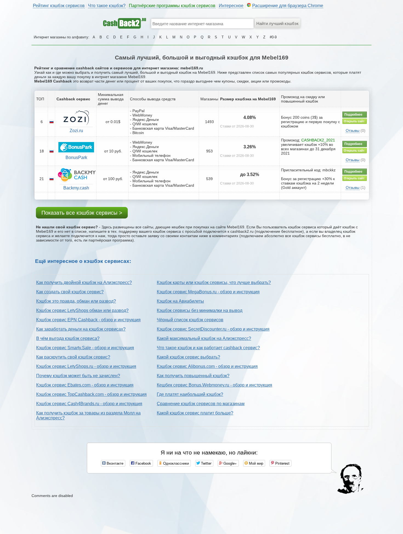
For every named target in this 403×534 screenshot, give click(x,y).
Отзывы (352, 130)
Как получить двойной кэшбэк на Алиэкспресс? (84, 282)
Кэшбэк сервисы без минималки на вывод (199, 310)
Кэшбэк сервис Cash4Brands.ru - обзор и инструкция (89, 403)
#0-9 (273, 37)
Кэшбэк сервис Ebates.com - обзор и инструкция (85, 385)
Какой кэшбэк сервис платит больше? (195, 413)
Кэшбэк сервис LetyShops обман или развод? (82, 310)
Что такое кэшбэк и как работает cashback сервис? (208, 347)
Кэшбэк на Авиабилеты (180, 301)
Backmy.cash (76, 188)
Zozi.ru (76, 130)
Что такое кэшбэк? (107, 5)
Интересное (231, 5)
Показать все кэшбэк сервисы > (81, 213)
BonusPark (76, 157)
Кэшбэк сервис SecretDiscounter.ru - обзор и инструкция (213, 329)
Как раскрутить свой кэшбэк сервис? (73, 357)
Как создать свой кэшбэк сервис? (70, 291)
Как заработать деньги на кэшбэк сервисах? (81, 329)
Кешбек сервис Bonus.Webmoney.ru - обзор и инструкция (214, 385)
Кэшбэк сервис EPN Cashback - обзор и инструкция (88, 319)
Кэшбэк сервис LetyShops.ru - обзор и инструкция (86, 366)
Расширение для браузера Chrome (287, 5)
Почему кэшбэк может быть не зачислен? (78, 375)
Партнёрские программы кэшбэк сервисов (172, 5)
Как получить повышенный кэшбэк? (193, 375)
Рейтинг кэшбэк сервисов (59, 5)
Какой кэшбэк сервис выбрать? (188, 357)
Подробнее (353, 115)
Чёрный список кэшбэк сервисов (190, 319)
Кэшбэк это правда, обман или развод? (76, 301)
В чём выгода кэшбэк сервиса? (68, 338)
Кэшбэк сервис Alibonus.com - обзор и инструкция (207, 366)
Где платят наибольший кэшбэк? (190, 394)
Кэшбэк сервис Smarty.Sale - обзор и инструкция (85, 347)
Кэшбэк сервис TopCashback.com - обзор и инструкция (91, 394)
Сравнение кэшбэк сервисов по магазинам (201, 403)
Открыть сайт (354, 121)
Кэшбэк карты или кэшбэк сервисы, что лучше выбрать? (214, 282)
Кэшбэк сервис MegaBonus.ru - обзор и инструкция (208, 291)
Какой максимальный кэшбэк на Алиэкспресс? (204, 338)
